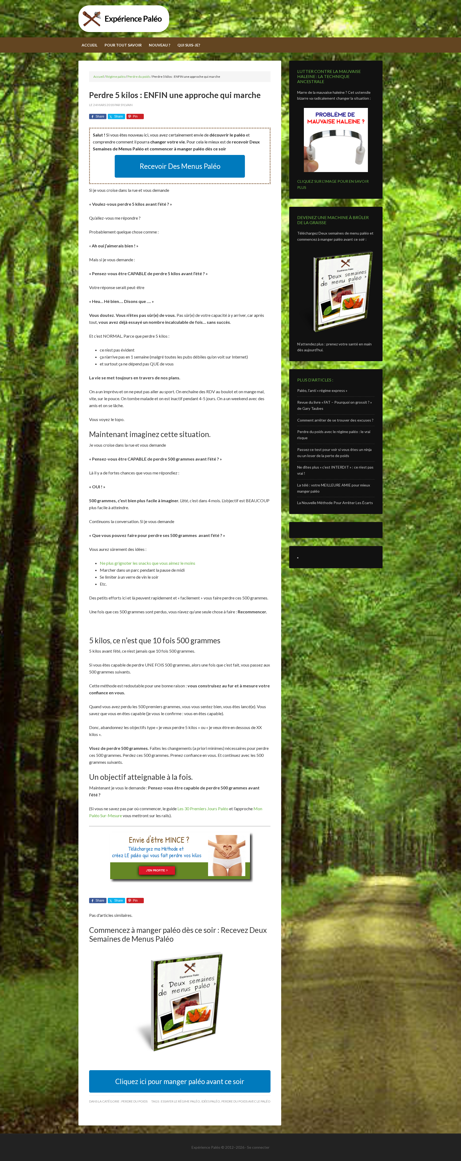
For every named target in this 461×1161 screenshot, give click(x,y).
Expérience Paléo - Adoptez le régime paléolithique (230, 18)
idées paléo (210, 1101)
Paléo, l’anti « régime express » (322, 390)
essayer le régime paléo (180, 1101)
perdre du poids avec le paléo (246, 1101)
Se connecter (258, 1147)
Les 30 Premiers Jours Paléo (202, 808)
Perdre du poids (134, 1101)
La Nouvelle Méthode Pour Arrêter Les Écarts (335, 502)
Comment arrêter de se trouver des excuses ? (335, 420)
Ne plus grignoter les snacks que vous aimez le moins (147, 563)
